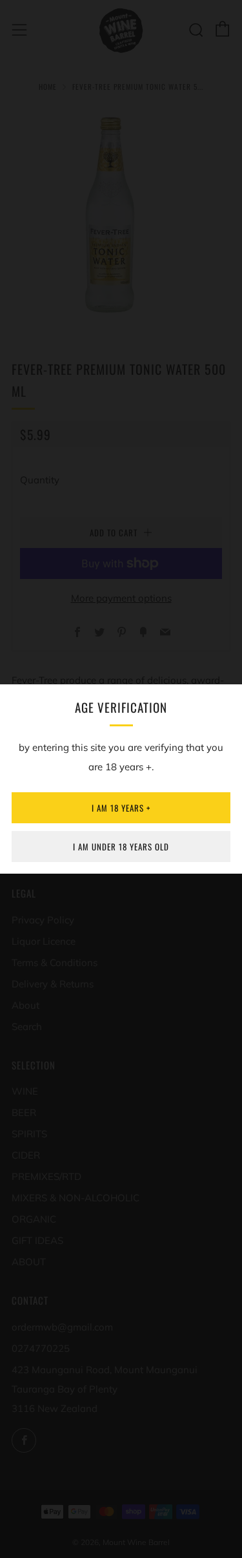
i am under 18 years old (121, 846)
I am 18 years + (121, 807)
